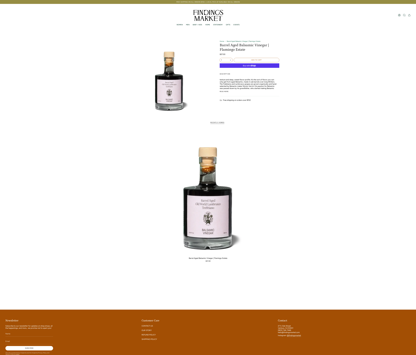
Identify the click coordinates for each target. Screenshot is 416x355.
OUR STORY (147, 330)
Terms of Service (10, 354)
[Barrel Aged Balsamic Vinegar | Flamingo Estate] (208, 192)
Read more (224, 91)
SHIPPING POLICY (149, 339)
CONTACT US (147, 326)
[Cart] (409, 15)
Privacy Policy (42, 353)
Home (222, 41)
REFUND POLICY (149, 335)
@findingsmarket (294, 335)
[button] (404, 15)
